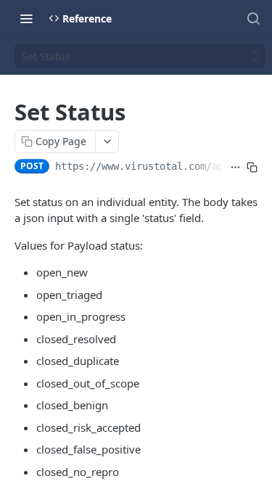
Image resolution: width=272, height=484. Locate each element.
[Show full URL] (235, 167)
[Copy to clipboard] (252, 167)
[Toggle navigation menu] (26, 18)
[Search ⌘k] (253, 18)
